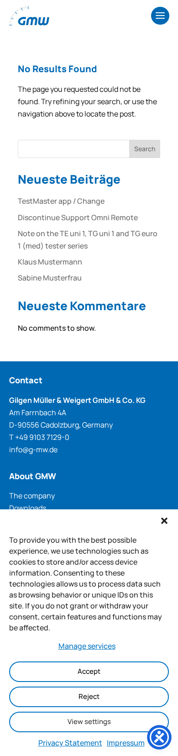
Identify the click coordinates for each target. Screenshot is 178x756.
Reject (89, 696)
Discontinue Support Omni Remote (78, 217)
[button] (164, 520)
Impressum (126, 743)
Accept (89, 671)
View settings (89, 721)
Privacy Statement (70, 743)
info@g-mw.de (33, 449)
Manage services (86, 646)
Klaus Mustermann (50, 262)
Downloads (27, 508)
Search (144, 148)
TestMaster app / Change (61, 201)
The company (32, 496)
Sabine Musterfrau (50, 278)
